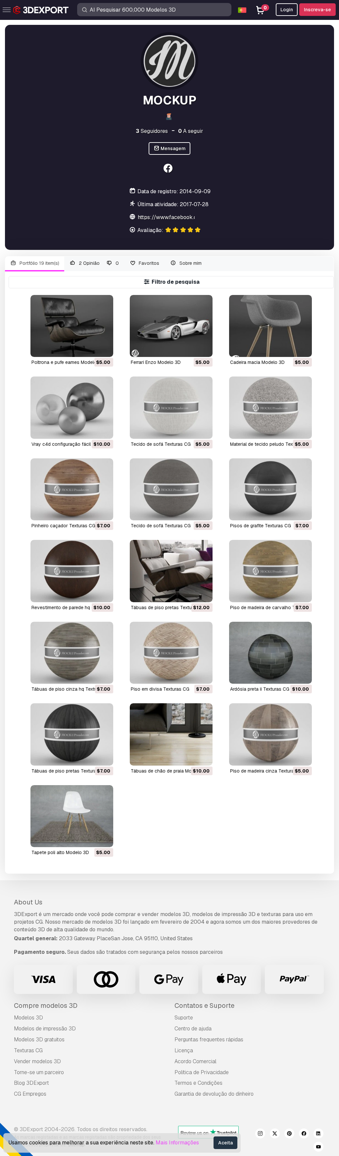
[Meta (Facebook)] (169, 169)
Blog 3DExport (31, 1082)
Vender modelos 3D (37, 1061)
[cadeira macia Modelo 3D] (270, 326)
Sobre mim (190, 263)
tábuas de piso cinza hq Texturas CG (71, 689)
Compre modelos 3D (45, 1005)
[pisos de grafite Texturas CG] (270, 489)
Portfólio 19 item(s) (38, 263)
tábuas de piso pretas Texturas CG (168, 607)
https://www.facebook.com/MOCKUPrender (192, 217)
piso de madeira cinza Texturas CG (267, 771)
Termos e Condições (198, 1082)
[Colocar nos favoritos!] (104, 347)
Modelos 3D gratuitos (39, 1039)
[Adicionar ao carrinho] (90, 347)
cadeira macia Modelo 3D (257, 362)
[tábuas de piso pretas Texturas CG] (171, 571)
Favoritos (148, 263)
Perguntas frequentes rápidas (208, 1039)
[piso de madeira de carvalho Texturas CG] (270, 571)
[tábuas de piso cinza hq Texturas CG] (71, 653)
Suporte (183, 1017)
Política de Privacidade (201, 1072)
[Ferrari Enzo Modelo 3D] (171, 326)
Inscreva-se (317, 10)
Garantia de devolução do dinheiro (214, 1093)
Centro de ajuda (193, 1028)
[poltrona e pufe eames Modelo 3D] (71, 326)
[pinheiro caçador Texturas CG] (71, 489)
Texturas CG (28, 1050)
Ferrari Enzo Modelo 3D (156, 362)
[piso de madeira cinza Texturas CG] (270, 734)
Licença (183, 1050)
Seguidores (152, 131)
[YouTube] (318, 1147)
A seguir (190, 131)
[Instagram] (260, 1134)
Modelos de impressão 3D (45, 1028)
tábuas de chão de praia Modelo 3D (169, 771)
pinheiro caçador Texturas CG (63, 526)
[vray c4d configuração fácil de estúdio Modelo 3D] (71, 407)
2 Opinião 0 (98, 263)
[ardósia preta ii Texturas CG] (270, 653)
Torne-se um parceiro (39, 1072)
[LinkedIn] (318, 1134)
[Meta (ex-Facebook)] (304, 1134)
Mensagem (173, 148)
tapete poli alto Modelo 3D (60, 852)
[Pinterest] (289, 1134)
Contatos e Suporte (204, 1005)
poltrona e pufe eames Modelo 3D (67, 362)
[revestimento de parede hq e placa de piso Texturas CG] (71, 571)
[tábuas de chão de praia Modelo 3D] (171, 734)
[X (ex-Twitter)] (274, 1134)
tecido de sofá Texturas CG (161, 444)
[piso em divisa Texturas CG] (171, 653)
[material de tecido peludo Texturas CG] (270, 407)
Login (286, 10)
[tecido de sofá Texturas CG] (171, 407)
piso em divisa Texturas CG (160, 689)
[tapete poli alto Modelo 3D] (71, 816)
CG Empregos (30, 1093)
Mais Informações (177, 1142)
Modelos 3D (28, 1017)
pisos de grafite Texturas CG (260, 526)
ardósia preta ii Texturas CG (259, 689)
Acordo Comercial (195, 1061)
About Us (28, 902)
